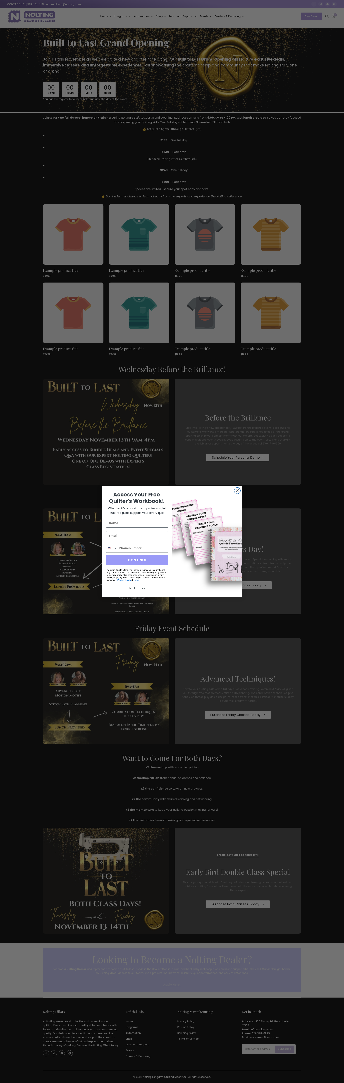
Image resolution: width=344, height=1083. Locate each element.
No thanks (137, 588)
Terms (136, 580)
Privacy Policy (124, 580)
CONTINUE (137, 560)
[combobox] (112, 548)
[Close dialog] (237, 490)
